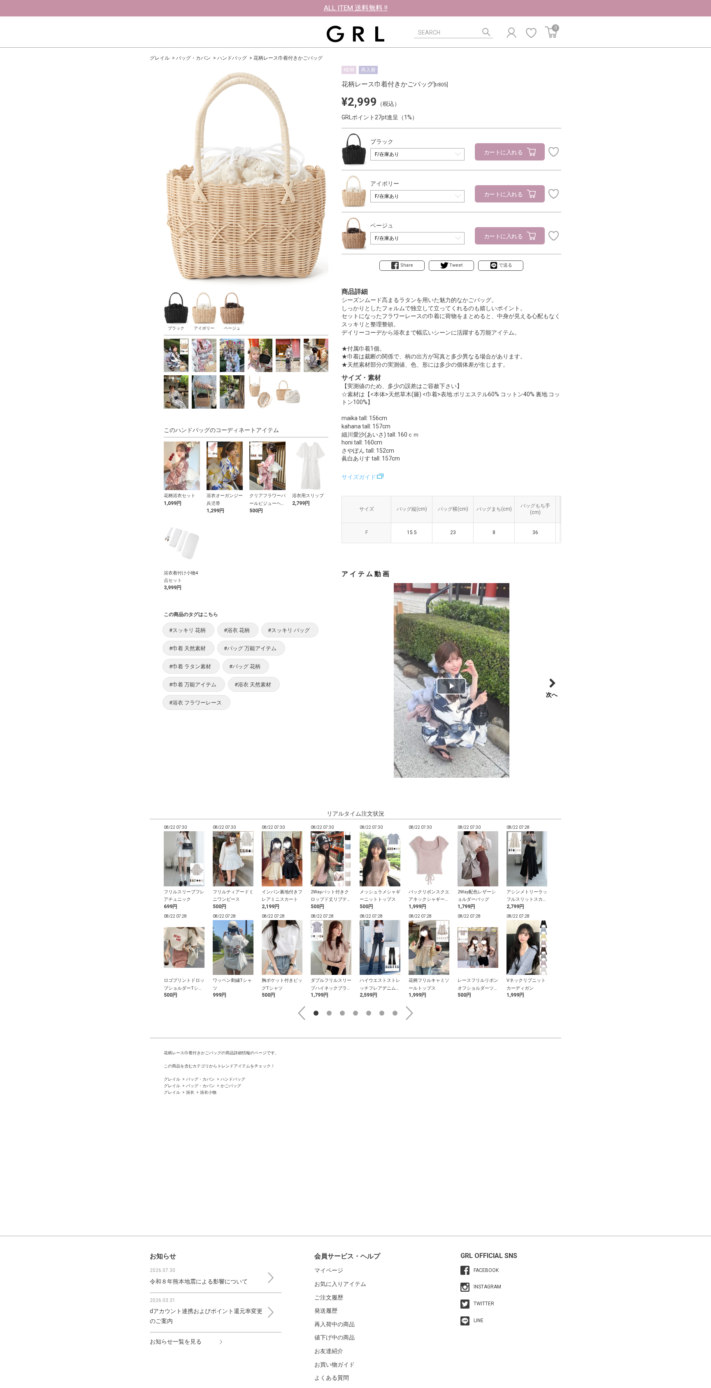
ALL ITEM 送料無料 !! (356, 8)
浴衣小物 (208, 1092)
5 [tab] (368, 1013)
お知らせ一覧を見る (176, 1341)
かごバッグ (231, 1085)
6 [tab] (381, 1013)
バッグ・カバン (193, 58)
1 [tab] (316, 1013)
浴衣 (190, 1092)
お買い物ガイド (334, 1364)
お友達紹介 (328, 1351)
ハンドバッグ (232, 58)
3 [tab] (342, 1013)
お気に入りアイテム (340, 1284)
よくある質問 (331, 1377)
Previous (301, 1013)
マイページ (328, 1270)
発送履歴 (325, 1310)
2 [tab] (329, 1013)
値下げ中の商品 (334, 1337)
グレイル (160, 58)
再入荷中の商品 (334, 1324)
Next (409, 1013)
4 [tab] (355, 1013)
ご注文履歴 (328, 1297)
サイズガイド (359, 477)
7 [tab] (395, 1013)
